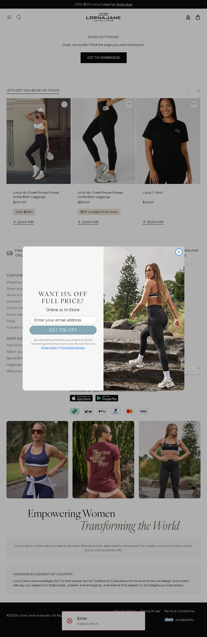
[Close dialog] (178, 252)
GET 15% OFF (63, 330)
